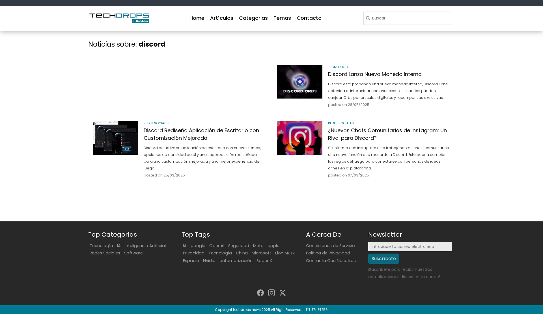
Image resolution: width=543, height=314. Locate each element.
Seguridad (238, 245)
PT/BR (323, 309)
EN (308, 309)
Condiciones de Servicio (330, 245)
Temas (282, 17)
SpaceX (264, 260)
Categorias (253, 17)
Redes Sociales (105, 253)
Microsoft (261, 253)
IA (119, 245)
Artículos (221, 17)
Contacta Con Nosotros (331, 260)
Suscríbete (384, 258)
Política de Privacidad (328, 253)
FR (314, 309)
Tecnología (101, 245)
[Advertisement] (179, 83)
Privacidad (193, 253)
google (198, 245)
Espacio (191, 260)
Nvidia (209, 260)
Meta (258, 245)
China (242, 253)
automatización (236, 260)
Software (133, 253)
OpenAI (216, 245)
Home (196, 17)
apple (273, 245)
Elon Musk (285, 253)
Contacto (309, 17)
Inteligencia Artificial (145, 245)
